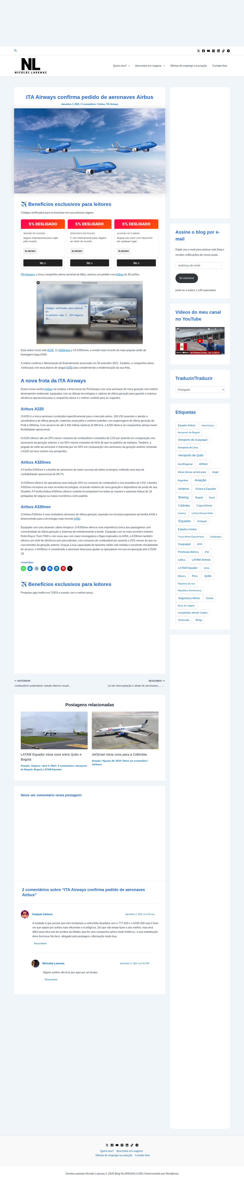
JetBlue (182, 560)
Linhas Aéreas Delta (202, 513)
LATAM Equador (52, 769)
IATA (199, 544)
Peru (195, 576)
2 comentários (88, 104)
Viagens (35, 765)
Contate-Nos (219, 65)
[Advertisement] (122, 23)
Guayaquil (184, 544)
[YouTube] (208, 50)
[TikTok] (223, 50)
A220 (50, 350)
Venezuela (183, 620)
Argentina (183, 480)
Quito (207, 576)
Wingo (198, 620)
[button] (15, 51)
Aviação (25, 765)
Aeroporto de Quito (190, 455)
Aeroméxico (208, 425)
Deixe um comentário (135, 760)
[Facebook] (203, 50)
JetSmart (97, 764)
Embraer (202, 521)
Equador (184, 521)
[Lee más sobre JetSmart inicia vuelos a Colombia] (125, 730)
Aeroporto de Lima (188, 447)
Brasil (212, 497)
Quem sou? (120, 65)
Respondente (40, 943)
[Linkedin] (218, 50)
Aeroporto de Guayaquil (192, 439)
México (182, 576)
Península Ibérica (188, 552)
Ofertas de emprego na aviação (188, 65)
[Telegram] (228, 50)
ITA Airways (112, 104)
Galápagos (215, 536)
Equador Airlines (187, 425)
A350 (69, 367)
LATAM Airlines (201, 559)
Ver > (43, 262)
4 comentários (66, 765)
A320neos (64, 350)
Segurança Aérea (189, 598)
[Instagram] (213, 50)
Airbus (101, 104)
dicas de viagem (186, 605)
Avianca (183, 488)
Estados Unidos (187, 529)
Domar (209, 598)
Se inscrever (186, 278)
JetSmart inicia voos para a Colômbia (119, 754)
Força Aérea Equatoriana (191, 536)
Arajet (215, 472)
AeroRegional (185, 464)
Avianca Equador (206, 488)
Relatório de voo (186, 583)
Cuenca (182, 513)
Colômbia (184, 505)
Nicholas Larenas (53, 963)
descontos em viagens (148, 65)
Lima (206, 568)
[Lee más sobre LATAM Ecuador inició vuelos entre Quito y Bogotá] (54, 730)
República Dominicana (189, 590)
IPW (207, 552)
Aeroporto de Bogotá (189, 432)
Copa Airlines (204, 505)
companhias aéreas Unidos (192, 612)
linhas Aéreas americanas (192, 472)
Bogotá (38, 769)
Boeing (183, 497)
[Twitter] (198, 50)
